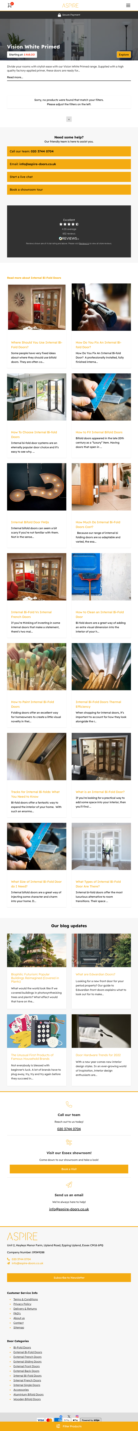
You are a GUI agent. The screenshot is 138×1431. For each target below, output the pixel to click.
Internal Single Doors (26, 1385)
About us (19, 1318)
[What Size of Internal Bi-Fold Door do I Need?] (36, 846)
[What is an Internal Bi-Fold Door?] (101, 756)
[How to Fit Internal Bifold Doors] (101, 397)
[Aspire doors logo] (70, 5)
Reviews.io (84, 243)
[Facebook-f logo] (61, 1416)
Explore (124, 54)
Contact (18, 1322)
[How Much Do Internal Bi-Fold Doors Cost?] (101, 487)
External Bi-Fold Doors (27, 1352)
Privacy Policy (22, 1304)
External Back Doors (26, 1371)
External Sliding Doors (27, 1361)
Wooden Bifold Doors (27, 1399)
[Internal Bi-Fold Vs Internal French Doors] (36, 576)
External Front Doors (26, 1366)
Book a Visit (69, 1169)
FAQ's (17, 1313)
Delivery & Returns (25, 1308)
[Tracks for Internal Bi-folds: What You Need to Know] (36, 756)
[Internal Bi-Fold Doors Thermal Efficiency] (101, 666)
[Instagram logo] (77, 1416)
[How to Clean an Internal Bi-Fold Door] (101, 576)
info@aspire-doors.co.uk (69, 1209)
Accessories (21, 1389)
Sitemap (18, 1327)
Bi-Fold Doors (22, 1347)
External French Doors (27, 1357)
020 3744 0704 (69, 1129)
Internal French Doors (27, 1380)
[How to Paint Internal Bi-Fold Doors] (36, 666)
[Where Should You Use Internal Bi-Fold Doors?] (36, 307)
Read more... (15, 77)
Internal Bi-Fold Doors (27, 1375)
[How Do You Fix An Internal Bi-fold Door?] (101, 307)
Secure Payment (71, 14)
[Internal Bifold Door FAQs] (36, 487)
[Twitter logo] (69, 1416)
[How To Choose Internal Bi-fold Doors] (36, 397)
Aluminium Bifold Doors (28, 1394)
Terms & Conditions (25, 1299)
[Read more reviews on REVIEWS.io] (69, 238)
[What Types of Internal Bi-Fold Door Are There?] (101, 846)
